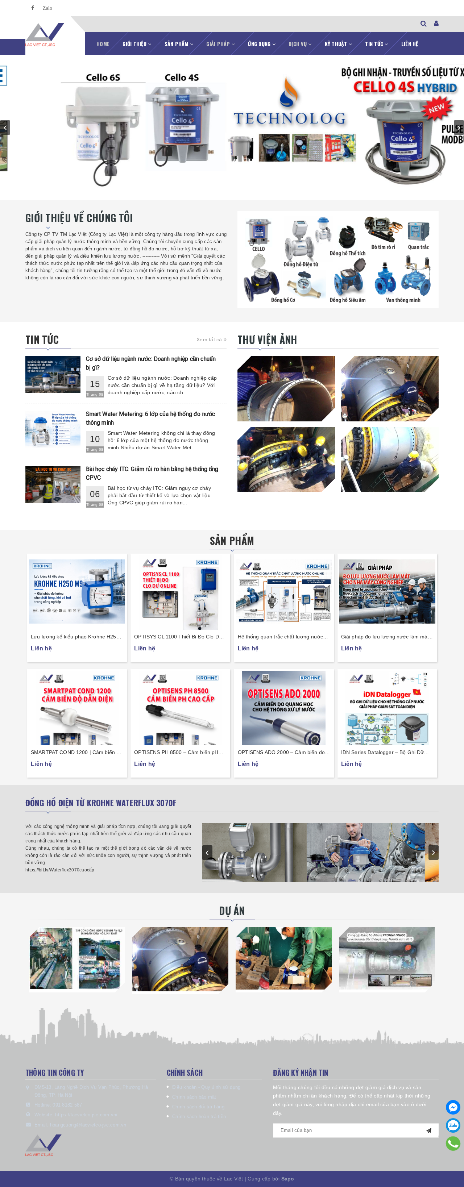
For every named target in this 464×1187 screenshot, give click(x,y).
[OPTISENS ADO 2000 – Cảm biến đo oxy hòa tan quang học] (284, 707)
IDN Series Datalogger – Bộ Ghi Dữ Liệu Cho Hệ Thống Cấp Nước (382, 752)
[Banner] (338, 259)
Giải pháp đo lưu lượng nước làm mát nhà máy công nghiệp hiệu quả (385, 637)
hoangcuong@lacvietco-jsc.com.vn (88, 1125)
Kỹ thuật (337, 43)
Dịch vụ (298, 43)
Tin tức (375, 43)
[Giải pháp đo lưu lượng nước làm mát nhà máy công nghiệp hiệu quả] (387, 592)
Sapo (287, 1179)
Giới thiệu (135, 43)
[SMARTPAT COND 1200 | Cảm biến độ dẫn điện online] (77, 707)
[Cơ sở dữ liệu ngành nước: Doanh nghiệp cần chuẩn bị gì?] (52, 374)
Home (102, 43)
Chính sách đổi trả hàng (198, 1106)
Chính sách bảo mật (194, 1097)
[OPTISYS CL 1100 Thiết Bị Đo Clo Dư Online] (180, 592)
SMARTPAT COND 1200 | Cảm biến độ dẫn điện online (76, 752)
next (459, 127)
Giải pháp (219, 43)
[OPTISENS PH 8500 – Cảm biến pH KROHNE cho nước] (180, 707)
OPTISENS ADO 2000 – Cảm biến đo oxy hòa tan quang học (281, 752)
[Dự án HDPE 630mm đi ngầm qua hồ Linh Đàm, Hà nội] (77, 958)
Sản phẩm (177, 43)
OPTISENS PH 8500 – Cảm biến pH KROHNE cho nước (176, 752)
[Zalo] (453, 1125)
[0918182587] (453, 1143)
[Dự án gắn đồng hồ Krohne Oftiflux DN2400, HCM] (180, 959)
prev (5, 127)
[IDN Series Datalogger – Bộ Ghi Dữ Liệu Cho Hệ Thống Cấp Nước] (387, 707)
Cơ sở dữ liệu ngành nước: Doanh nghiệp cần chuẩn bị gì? (151, 363)
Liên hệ (409, 43)
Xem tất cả (210, 339)
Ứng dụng (260, 43)
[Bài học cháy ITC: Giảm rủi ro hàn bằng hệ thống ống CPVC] (52, 484)
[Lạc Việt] (44, 35)
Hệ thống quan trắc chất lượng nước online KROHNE (280, 637)
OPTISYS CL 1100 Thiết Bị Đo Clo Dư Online (178, 637)
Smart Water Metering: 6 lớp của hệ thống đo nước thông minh (150, 418)
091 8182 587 (67, 1105)
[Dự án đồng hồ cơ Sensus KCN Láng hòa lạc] (284, 958)
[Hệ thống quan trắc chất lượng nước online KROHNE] (284, 592)
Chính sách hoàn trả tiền (199, 1116)
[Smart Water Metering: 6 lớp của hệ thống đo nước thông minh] (52, 429)
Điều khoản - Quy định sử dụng (206, 1087)
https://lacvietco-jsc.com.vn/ (86, 1114)
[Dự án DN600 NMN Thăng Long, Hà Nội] (387, 958)
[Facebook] (453, 1107)
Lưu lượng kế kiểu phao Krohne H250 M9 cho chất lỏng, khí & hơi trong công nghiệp (76, 637)
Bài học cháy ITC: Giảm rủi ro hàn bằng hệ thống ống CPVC (152, 473)
